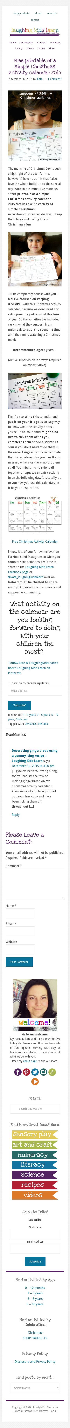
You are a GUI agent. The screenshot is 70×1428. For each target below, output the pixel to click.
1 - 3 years (29, 714)
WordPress (42, 1411)
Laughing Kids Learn (35, 31)
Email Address (35, 1241)
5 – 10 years (35, 1304)
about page (30, 1061)
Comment (14, 866)
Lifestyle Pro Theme (43, 1407)
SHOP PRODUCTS (35, 1338)
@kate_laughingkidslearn (25, 577)
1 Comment (54, 79)
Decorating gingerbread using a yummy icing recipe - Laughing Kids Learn (35, 756)
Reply (16, 815)
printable (43, 723)
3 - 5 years (43, 714)
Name (11, 906)
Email (11, 924)
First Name (35, 1227)
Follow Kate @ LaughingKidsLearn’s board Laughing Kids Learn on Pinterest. (33, 668)
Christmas (21, 719)
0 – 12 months (35, 1288)
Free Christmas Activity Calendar (35, 541)
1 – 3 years (35, 1293)
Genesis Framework (24, 1411)
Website (11, 942)
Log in (53, 1411)
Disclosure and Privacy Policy (35, 1362)
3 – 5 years (35, 1299)
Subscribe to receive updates (28, 683)
